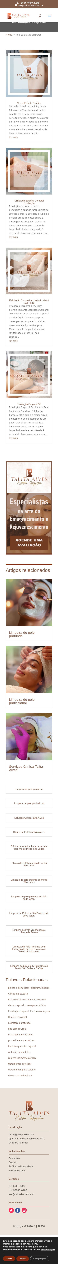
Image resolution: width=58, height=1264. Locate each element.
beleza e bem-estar (18, 987)
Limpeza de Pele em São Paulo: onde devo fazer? (29, 914)
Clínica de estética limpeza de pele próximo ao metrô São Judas (29, 847)
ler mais (13, 137)
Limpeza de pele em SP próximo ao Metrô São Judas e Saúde (29, 967)
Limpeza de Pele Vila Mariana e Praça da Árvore (29, 931)
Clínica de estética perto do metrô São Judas (29, 864)
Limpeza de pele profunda (22, 634)
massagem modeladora (21, 1034)
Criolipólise (40, 999)
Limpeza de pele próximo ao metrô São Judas (29, 881)
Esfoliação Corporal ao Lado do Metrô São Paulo (29, 301)
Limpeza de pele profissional (22, 701)
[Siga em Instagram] (24, 1210)
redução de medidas (19, 1052)
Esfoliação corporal (18, 1011)
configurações (48, 1249)
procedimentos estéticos (21, 1040)
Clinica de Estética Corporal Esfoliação (29, 201)
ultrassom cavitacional (20, 1075)
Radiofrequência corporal (22, 1046)
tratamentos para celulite (22, 1069)
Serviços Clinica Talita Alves (26, 768)
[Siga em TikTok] (11, 1210)
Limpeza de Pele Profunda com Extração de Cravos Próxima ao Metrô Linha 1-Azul (29, 949)
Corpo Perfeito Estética (29, 103)
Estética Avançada (40, 1011)
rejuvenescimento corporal (22, 1057)
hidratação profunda (19, 1022)
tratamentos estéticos (20, 1063)
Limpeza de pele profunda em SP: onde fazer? (29, 897)
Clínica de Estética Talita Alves (29, 832)
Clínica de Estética (18, 993)
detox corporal (16, 1005)
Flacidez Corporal (17, 1017)
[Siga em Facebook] (17, 1210)
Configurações (39, 1258)
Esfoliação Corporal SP (29, 404)
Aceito (9, 1258)
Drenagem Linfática (36, 1005)
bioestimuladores (40, 987)
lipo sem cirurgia (17, 1028)
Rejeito (23, 1258)
